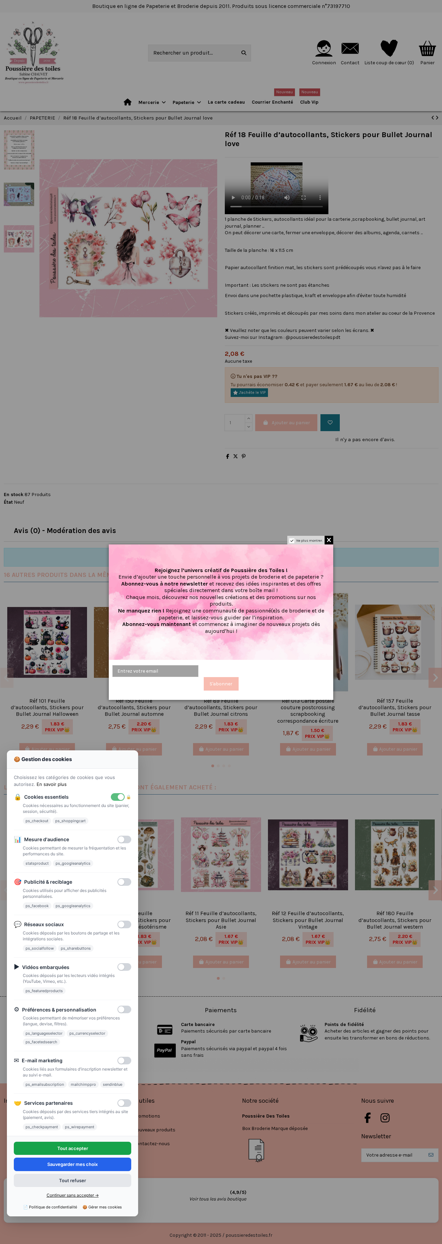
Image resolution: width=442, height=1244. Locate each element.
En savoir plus (52, 784)
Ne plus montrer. (309, 541)
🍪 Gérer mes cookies (102, 1207)
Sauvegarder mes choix (72, 1164)
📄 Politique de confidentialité (50, 1207)
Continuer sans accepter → (73, 1195)
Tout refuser (72, 1180)
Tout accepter (72, 1148)
